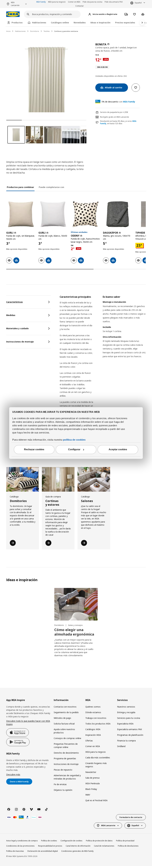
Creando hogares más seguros (96, 765)
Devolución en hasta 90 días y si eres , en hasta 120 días (118, 122)
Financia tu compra (126, 740)
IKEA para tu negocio (57, 2)
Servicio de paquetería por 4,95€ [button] (114, 112)
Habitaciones (20, 31)
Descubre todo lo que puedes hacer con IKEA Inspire (28, 723)
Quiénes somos (92, 706)
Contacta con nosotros (65, 706)
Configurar (74, 449)
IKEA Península (92, 783)
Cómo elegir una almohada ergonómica (74, 632)
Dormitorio (34, 31)
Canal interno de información (78, 846)
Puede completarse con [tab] (51, 187)
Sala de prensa (92, 777)
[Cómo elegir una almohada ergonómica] (76, 604)
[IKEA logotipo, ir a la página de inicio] (13, 14)
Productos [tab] (17, 22)
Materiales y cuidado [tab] (17, 328)
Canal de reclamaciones (104, 846)
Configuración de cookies (71, 840)
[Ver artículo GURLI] (20, 214)
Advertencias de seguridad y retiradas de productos (67, 777)
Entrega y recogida (126, 712)
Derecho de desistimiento (66, 752)
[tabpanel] (103, 375)
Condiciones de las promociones (20, 846)
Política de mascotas (15, 851)
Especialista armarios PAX (129, 729)
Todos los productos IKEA (97, 723)
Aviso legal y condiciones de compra (22, 840)
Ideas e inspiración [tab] (100, 22)
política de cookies (74, 440)
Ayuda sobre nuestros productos (64, 731)
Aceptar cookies (118, 449)
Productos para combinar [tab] (20, 187)
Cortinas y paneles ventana (66, 31)
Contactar (79, 6)
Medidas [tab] (10, 315)
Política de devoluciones (128, 846)
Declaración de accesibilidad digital (42, 851)
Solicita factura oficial (64, 723)
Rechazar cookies (34, 449)
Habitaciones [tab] (39, 22)
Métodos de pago (62, 718)
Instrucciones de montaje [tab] (20, 341)
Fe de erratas (60, 784)
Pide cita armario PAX (114, 2)
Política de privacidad (125, 840)
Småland (121, 746)
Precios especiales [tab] (125, 22)
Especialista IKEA (125, 723)
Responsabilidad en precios (50, 846)
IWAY (87, 794)
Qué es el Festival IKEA (96, 800)
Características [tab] (14, 302)
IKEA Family (41, 2)
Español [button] (138, 2)
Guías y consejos (75, 625)
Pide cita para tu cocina (92, 2)
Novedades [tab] (80, 22)
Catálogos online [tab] (60, 22)
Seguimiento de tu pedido (66, 712)
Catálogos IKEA (92, 729)
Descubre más (13, 774)
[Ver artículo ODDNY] (85, 214)
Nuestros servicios (126, 706)
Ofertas (89, 740)
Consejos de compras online (67, 738)
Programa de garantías (65, 758)
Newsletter (90, 772)
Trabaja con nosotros (95, 718)
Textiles (46, 31)
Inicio (8, 31)
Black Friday (91, 789)
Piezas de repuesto (63, 769)
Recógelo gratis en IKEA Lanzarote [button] (114, 117)
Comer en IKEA (74, 2)
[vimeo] (31, 809)
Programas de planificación (130, 735)
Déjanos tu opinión (63, 790)
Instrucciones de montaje (66, 764)
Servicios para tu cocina (128, 718)
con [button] (118, 101)
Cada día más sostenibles (97, 757)
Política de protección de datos (99, 840)
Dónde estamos (93, 712)
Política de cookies (49, 840)
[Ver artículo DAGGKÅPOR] (117, 214)
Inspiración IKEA (93, 735)
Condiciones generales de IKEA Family (77, 851)
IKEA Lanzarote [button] (15, 4)
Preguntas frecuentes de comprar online (66, 745)
